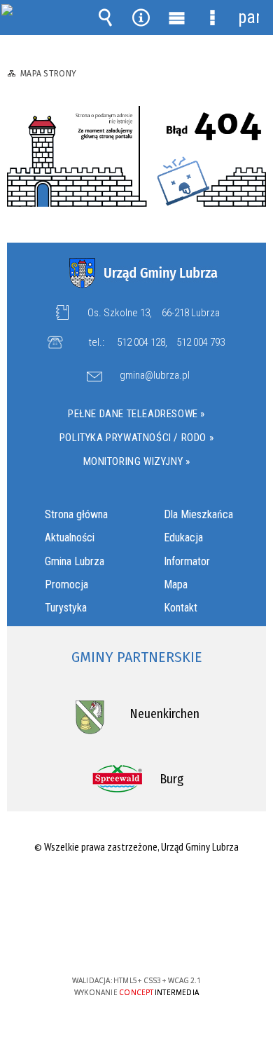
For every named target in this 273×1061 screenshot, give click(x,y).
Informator (187, 561)
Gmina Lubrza (74, 561)
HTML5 (114, 940)
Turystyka (66, 607)
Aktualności (69, 537)
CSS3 (135, 940)
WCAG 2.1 (179, 939)
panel (248, 17)
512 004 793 (200, 342)
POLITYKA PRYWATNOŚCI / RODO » (136, 437)
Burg (171, 779)
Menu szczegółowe (212, 17)
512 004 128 (141, 342)
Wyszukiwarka (105, 17)
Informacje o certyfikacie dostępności (137, 890)
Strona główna (76, 514)
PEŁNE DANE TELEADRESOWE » (136, 413)
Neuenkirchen (165, 714)
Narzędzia (141, 17)
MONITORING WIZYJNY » (136, 461)
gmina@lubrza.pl (155, 375)
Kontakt (180, 607)
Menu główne (177, 17)
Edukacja (183, 537)
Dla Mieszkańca (198, 514)
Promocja (66, 584)
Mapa (176, 584)
